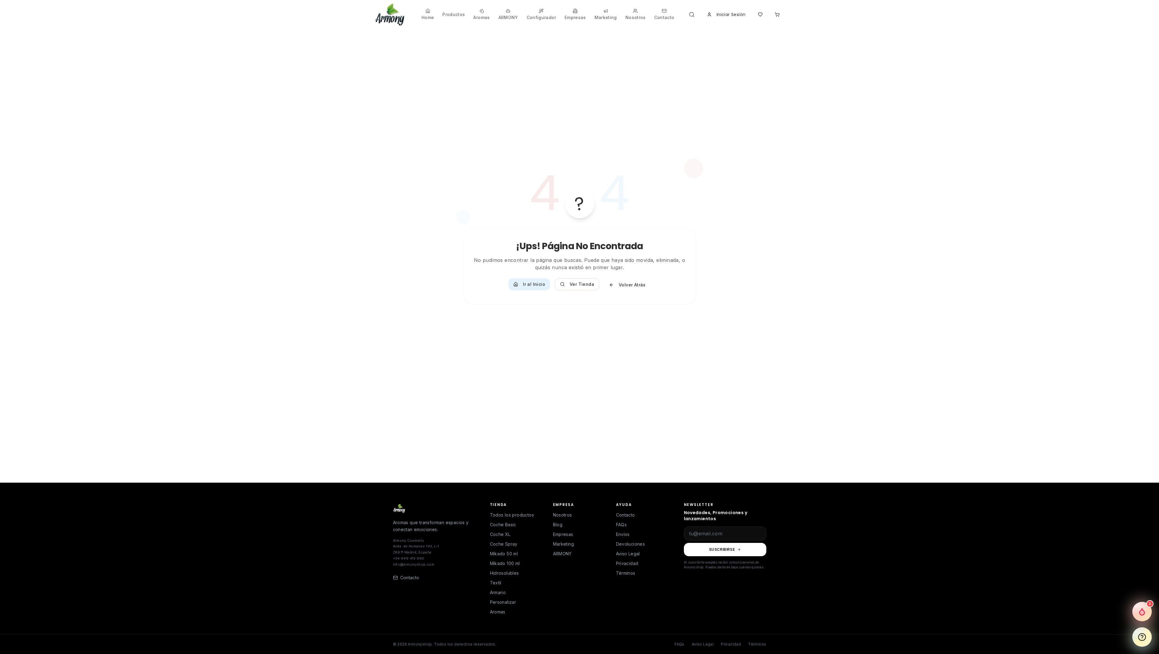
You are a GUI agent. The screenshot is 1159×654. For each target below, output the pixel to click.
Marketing (563, 544)
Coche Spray (504, 544)
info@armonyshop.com (414, 564)
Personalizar (503, 602)
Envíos (623, 534)
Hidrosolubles (504, 573)
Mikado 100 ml (505, 563)
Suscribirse (722, 549)
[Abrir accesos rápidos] (1142, 637)
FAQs (621, 524)
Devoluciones (630, 544)
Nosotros (562, 514)
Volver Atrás (632, 284)
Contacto (625, 514)
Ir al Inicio (534, 284)
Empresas (563, 534)
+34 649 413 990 (409, 558)
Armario (498, 592)
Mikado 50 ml (504, 553)
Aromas (497, 611)
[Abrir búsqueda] (693, 14)
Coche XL (500, 534)
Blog (558, 524)
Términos (625, 573)
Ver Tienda (582, 284)
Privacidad (627, 563)
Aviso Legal (628, 553)
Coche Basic (503, 524)
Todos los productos (512, 514)
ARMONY (562, 553)
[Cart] (777, 14)
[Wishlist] (760, 14)
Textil (495, 582)
